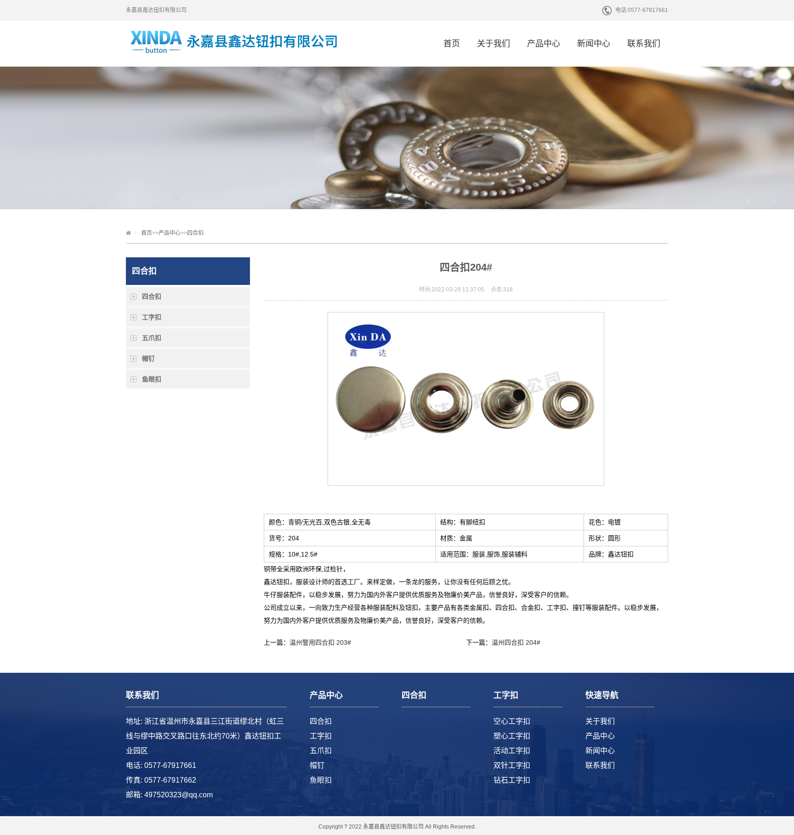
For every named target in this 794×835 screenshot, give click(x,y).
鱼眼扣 (151, 379)
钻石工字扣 (511, 780)
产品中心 (543, 43)
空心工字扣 (511, 721)
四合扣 (195, 233)
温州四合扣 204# (516, 642)
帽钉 (148, 358)
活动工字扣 (511, 751)
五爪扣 (151, 337)
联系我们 (643, 43)
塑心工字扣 (511, 736)
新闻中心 (593, 43)
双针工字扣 (511, 765)
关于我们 (493, 43)
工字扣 (151, 317)
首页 (451, 43)
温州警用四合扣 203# (320, 642)
